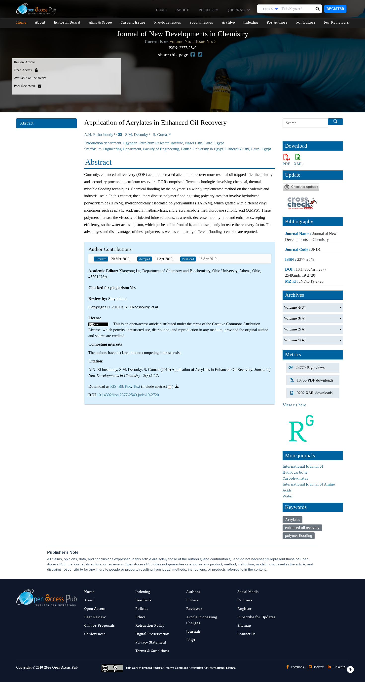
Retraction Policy (149, 625)
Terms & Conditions (152, 650)
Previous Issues (167, 22)
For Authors (277, 22)
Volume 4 (294, 307)
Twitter (318, 667)
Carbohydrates (295, 478)
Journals (237, 9)
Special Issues (201, 22)
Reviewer (194, 608)
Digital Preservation (152, 633)
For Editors (306, 22)
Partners (244, 600)
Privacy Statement (150, 642)
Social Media (248, 591)
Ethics (140, 617)
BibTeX (124, 386)
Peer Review (95, 617)
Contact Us (246, 633)
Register (335, 9)
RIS (113, 386)
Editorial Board (67, 22)
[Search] (335, 121)
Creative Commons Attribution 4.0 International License (199, 668)
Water (288, 496)
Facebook (297, 667)
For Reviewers (336, 22)
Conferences (95, 633)
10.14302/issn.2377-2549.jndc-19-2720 (128, 395)
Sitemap (244, 625)
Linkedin (338, 667)
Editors (192, 600)
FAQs (190, 639)
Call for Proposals (99, 625)
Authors (193, 591)
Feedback (143, 600)
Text (136, 386)
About (183, 9)
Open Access (95, 608)
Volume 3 (294, 318)
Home (161, 9)
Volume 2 (294, 329)
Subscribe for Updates (256, 617)
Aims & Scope (100, 22)
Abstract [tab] (26, 123)
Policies (207, 9)
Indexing (250, 22)
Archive (228, 22)
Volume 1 (294, 340)
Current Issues (133, 22)
